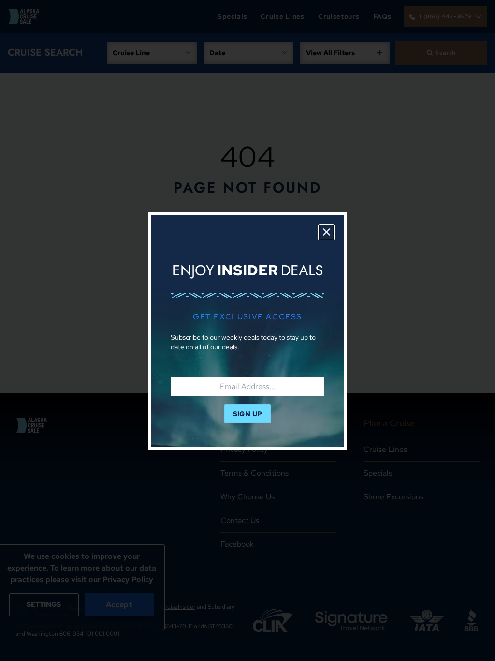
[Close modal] (326, 232)
